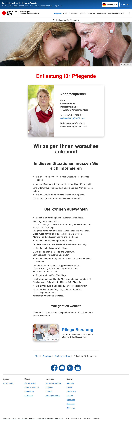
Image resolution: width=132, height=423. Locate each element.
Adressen (70, 383)
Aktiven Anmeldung (31, 387)
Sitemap (70, 395)
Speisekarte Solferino (53, 383)
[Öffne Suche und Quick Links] (128, 13)
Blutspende (28, 395)
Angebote (58, 13)
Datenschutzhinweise (116, 13)
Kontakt (69, 387)
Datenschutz (102, 13)
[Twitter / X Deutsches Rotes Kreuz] (70, 367)
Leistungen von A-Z (52, 395)
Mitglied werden (30, 383)
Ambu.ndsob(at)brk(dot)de (72, 118)
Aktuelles (48, 391)
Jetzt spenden (8, 383)
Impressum (71, 399)
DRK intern (71, 408)
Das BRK (91, 13)
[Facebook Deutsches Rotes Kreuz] (54, 367)
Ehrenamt (73, 13)
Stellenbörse (29, 391)
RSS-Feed (70, 404)
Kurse (65, 13)
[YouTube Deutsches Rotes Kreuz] (62, 367)
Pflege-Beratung (77, 329)
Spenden (82, 13)
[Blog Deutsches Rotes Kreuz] (77, 367)
